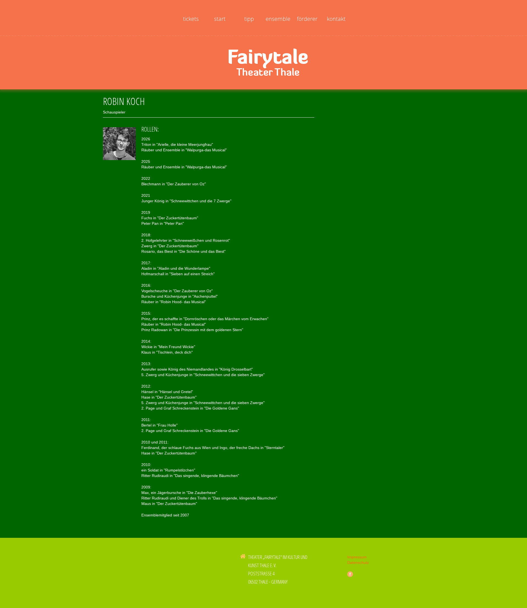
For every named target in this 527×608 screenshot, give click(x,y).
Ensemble (278, 18)
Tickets (191, 18)
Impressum (357, 557)
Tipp (249, 18)
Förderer (307, 18)
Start (220, 18)
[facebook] (350, 574)
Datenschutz (358, 562)
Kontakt (336, 18)
